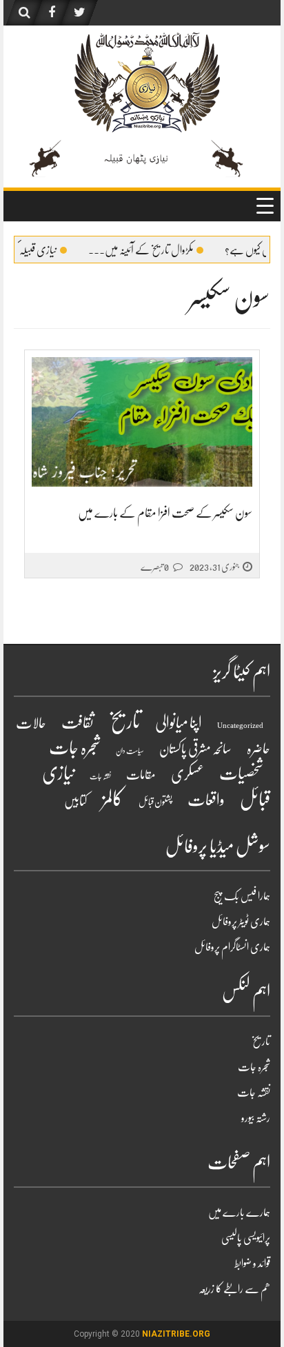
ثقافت (77, 722)
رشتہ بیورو (255, 1118)
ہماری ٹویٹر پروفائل (241, 921)
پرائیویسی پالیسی (245, 1238)
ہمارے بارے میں (239, 1212)
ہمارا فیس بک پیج (242, 896)
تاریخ (124, 721)
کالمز (112, 799)
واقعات (206, 800)
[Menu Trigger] (265, 206)
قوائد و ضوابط (252, 1263)
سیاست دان (130, 751)
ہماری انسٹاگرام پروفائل (232, 947)
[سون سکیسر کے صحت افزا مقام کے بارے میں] (142, 422)
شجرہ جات (75, 747)
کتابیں (75, 801)
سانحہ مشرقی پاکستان (195, 749)
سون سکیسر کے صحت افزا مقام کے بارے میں (165, 512)
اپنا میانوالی (178, 722)
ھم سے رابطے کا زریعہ (234, 1289)
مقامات (141, 775)
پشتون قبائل (155, 802)
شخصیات (241, 773)
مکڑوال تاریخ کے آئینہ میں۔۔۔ (157, 250)
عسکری (187, 774)
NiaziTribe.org (176, 1334)
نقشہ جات (100, 776)
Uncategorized (240, 725)
